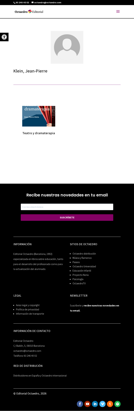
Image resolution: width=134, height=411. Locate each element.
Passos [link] (76, 262)
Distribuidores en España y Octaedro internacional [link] (40, 375)
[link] (4, 37)
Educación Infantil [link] (82, 270)
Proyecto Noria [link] (81, 275)
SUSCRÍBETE (67, 217)
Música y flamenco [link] (82, 258)
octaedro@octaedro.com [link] (27, 351)
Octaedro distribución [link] (84, 253)
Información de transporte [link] (30, 313)
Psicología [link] (78, 279)
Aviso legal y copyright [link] (28, 305)
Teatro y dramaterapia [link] (38, 133)
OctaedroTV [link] (79, 283)
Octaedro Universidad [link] (84, 266)
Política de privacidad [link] (27, 309)
